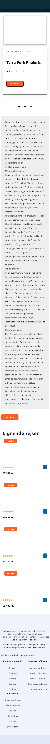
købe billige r (18, 655)
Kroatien (19, 51)
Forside (9, 51)
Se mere (15, 84)
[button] (46, 5)
